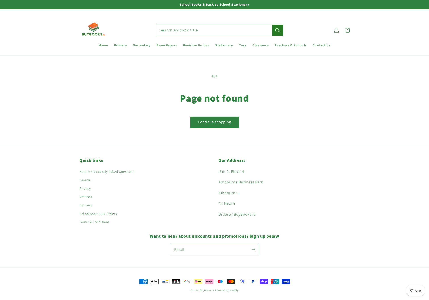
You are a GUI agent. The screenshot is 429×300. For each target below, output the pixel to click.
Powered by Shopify (226, 290)
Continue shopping (214, 121)
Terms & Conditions (94, 222)
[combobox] (219, 30)
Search (84, 180)
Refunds (85, 196)
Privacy (85, 188)
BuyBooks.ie (207, 290)
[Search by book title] (277, 30)
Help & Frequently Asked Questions (106, 171)
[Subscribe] (253, 249)
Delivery (85, 205)
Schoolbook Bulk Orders (98, 213)
